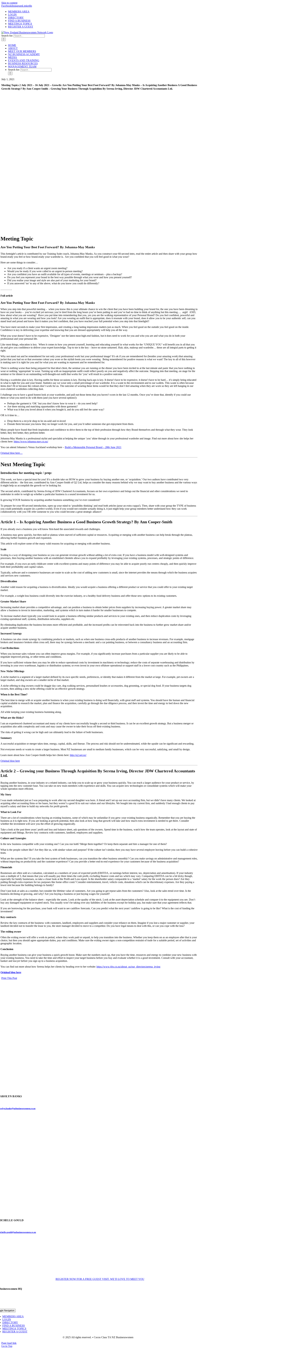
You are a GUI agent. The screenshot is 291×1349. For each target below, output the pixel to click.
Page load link (9, 1343)
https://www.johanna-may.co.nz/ (31, 441)
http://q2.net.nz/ (78, 755)
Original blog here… (12, 453)
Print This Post (9, 978)
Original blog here (10, 760)
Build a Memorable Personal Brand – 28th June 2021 (93, 447)
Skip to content (9, 2)
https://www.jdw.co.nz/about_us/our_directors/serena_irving (128, 966)
